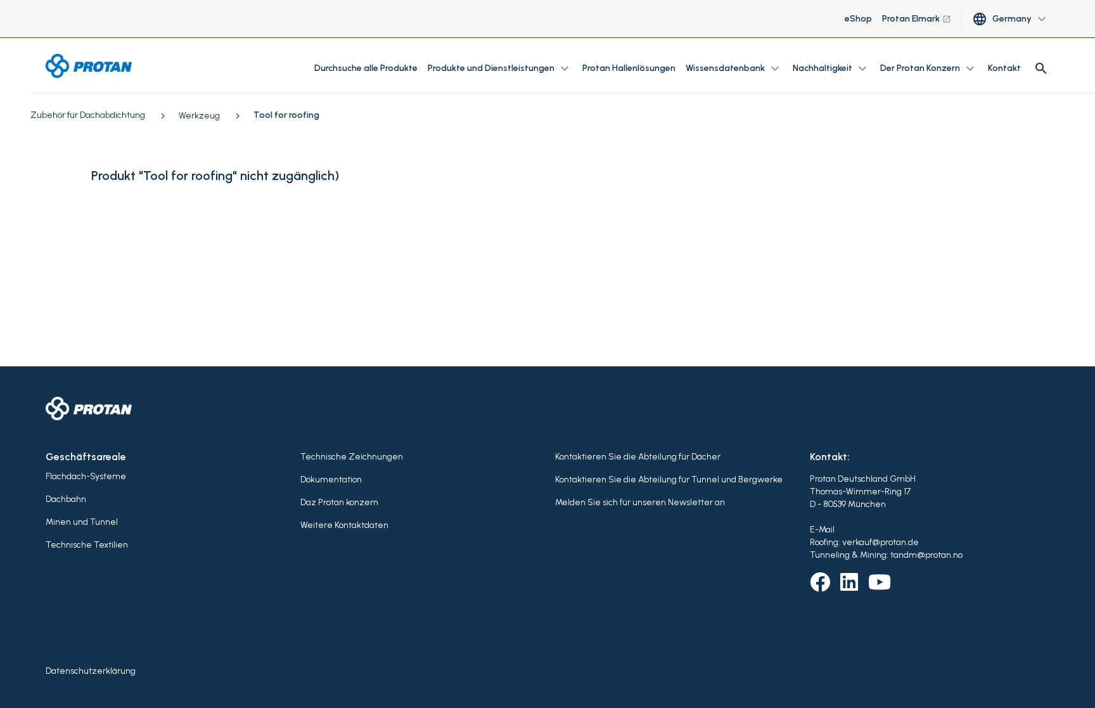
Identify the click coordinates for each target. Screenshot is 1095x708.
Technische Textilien (87, 544)
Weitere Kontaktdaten (344, 525)
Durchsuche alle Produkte (366, 68)
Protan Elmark (916, 18)
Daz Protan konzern (339, 502)
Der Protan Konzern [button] (929, 68)
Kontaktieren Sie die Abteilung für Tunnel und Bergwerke (669, 479)
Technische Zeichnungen (351, 456)
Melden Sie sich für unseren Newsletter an (640, 502)
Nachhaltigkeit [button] (831, 68)
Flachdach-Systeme (86, 476)
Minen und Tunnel (82, 522)
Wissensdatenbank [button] (734, 68)
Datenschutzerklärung (91, 671)
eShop (858, 18)
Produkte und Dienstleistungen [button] (500, 68)
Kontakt (1004, 68)
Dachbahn (66, 499)
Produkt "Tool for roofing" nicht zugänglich (213, 175)
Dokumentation (331, 479)
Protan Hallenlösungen (629, 68)
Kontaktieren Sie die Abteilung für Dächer (637, 456)
